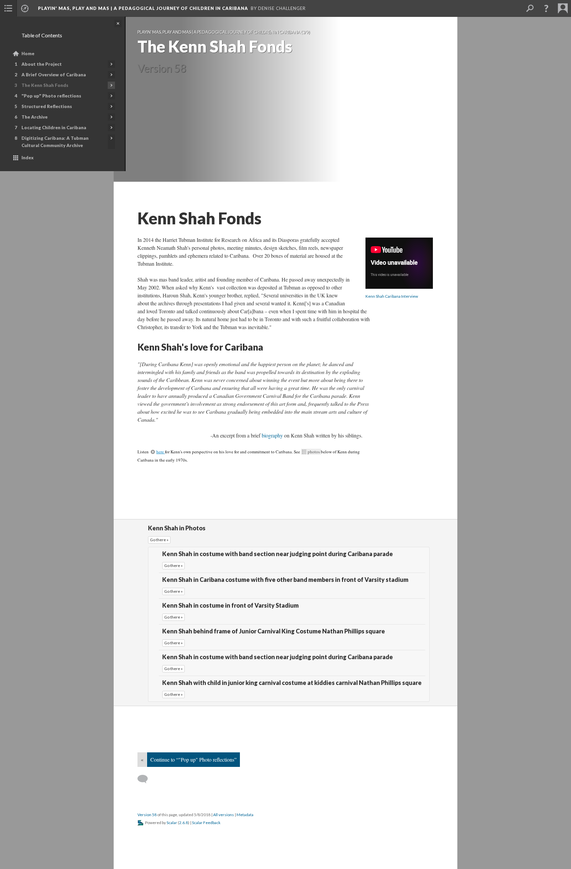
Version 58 (147, 814)
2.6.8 (183, 822)
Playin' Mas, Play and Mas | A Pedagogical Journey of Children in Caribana (143, 8)
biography (273, 435)
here (160, 452)
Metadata (245, 814)
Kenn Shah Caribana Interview (391, 296)
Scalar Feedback (206, 822)
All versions (223, 814)
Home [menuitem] (27, 53)
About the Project (41, 64)
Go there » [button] (159, 539)
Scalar (172, 822)
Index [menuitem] (27, 157)
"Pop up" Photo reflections (51, 95)
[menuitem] (8, 8)
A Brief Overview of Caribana (53, 74)
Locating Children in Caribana (53, 127)
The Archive (34, 117)
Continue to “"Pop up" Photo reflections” (193, 759)
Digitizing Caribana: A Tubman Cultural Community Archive (55, 141)
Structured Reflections (46, 106)
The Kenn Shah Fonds (44, 85)
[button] (546, 8)
